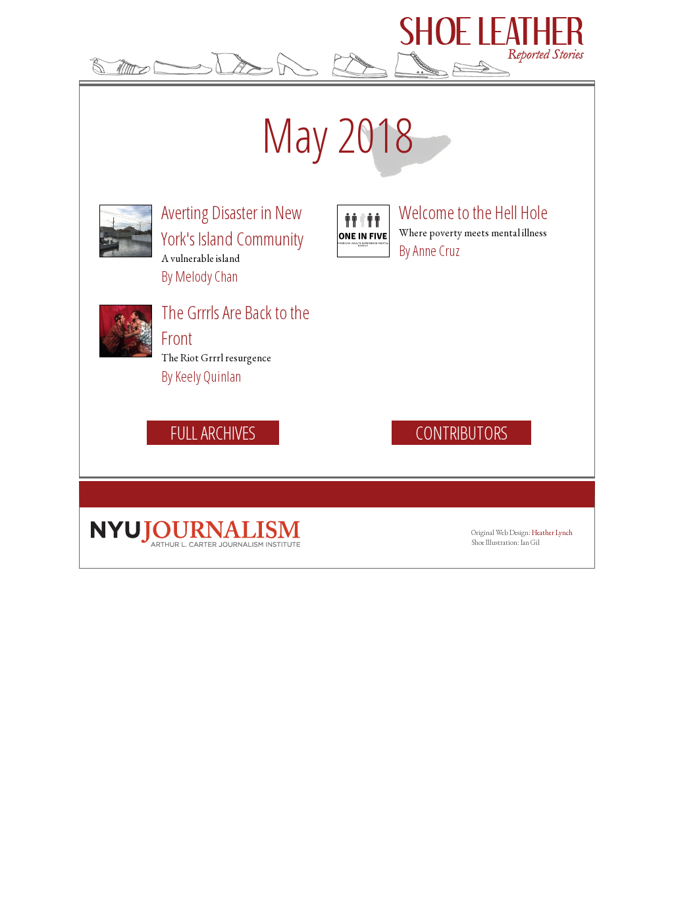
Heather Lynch (552, 532)
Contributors (461, 433)
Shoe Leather (337, 43)
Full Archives (212, 433)
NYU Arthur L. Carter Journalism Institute (195, 534)
